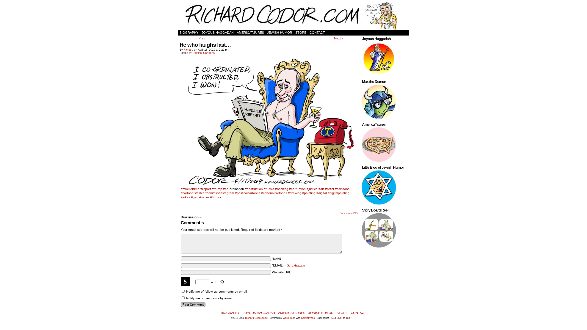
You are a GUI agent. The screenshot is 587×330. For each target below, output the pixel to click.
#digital (321, 193)
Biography (189, 32)
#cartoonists (189, 193)
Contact (317, 32)
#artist (329, 189)
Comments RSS (348, 213)
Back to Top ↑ (344, 317)
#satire (204, 197)
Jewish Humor (279, 32)
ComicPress (308, 317)
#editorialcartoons (274, 193)
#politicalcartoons (247, 193)
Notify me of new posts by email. (209, 298)
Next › (338, 38)
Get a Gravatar (296, 265)
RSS (332, 317)
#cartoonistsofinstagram (216, 193)
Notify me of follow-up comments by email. (217, 291)
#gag (194, 197)
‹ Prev (201, 38)
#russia (269, 189)
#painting (309, 193)
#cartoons (342, 189)
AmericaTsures (250, 32)
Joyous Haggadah (218, 32)
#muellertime (190, 189)
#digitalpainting (338, 193)
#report (205, 189)
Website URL (281, 272)
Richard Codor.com (256, 317)
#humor (215, 197)
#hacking (281, 189)
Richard (188, 49)
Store (300, 32)
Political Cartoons (204, 53)
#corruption (297, 189)
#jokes (185, 197)
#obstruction (254, 189)
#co (225, 189)
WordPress (289, 317)
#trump (217, 189)
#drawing (294, 193)
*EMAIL (288, 265)
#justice (312, 189)
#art (321, 189)
